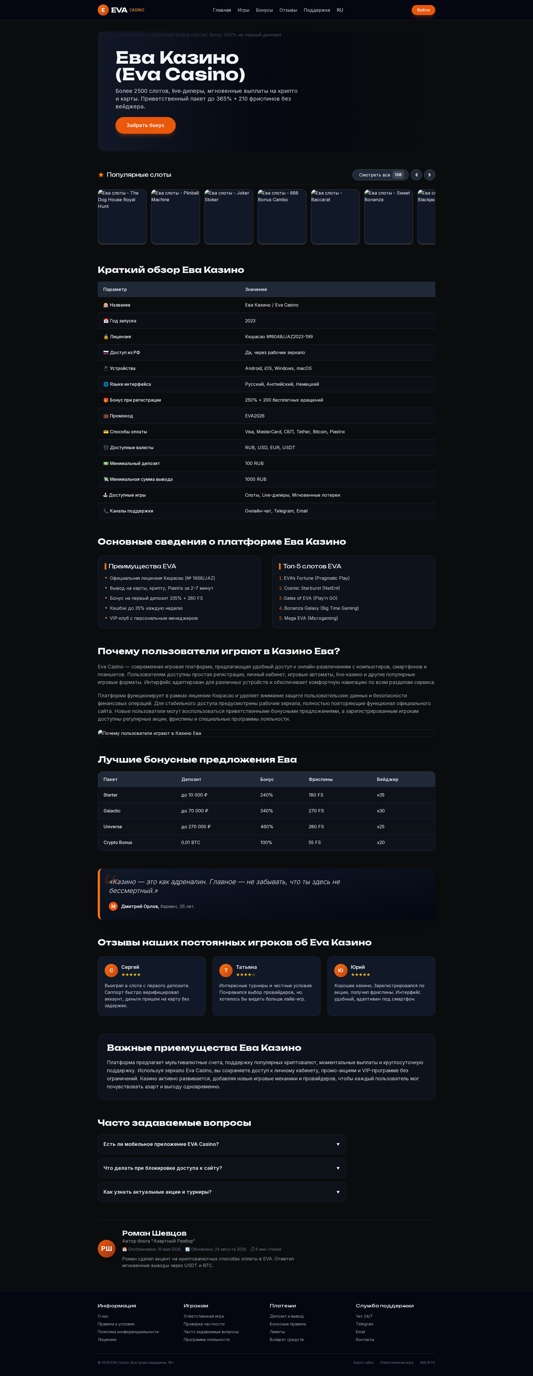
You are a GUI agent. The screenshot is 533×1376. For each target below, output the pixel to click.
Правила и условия (116, 1324)
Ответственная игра (204, 1316)
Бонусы (264, 10)
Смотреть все (374, 175)
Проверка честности (204, 1324)
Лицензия (107, 1339)
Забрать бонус (146, 125)
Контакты (365, 1339)
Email (360, 1331)
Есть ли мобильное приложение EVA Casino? (222, 1144)
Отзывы (288, 10)
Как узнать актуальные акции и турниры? (222, 1192)
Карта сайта (363, 1362)
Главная (222, 10)
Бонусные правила (288, 1324)
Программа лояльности (207, 1339)
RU (340, 10)
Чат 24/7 (364, 1316)
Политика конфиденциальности (128, 1331)
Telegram (364, 1324)
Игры (243, 10)
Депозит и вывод (287, 1316)
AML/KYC (427, 1362)
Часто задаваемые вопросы (211, 1331)
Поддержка (317, 10)
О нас (103, 1316)
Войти (423, 10)
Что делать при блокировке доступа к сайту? (222, 1168)
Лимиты (277, 1331)
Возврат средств (287, 1339)
